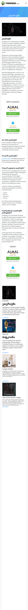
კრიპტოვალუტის (6, 158)
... (14, 373)
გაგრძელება (5, 317)
